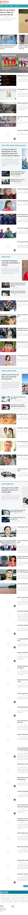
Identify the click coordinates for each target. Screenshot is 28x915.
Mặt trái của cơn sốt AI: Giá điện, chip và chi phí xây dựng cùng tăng (10, 377)
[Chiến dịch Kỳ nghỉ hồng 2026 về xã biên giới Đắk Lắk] (8, 711)
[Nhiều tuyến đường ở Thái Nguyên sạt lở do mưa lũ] (8, 851)
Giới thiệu (1, 907)
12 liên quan (25, 318)
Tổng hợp (12, 907)
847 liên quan (25, 472)
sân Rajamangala (16, 900)
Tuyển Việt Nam (15, 895)
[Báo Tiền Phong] (18, 443)
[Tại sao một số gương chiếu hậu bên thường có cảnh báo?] (6, 512)
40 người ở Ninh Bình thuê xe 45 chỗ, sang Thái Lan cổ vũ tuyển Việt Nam (18, 285)
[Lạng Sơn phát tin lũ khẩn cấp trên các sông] (8, 588)
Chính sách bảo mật (3, 909)
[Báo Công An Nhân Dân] (19, 544)
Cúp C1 (12, 897)
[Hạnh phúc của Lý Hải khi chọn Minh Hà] (8, 432)
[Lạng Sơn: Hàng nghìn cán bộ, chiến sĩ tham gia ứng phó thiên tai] (8, 796)
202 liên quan (25, 77)
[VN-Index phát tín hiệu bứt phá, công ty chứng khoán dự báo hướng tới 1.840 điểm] (6, 173)
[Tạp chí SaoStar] (18, 218)
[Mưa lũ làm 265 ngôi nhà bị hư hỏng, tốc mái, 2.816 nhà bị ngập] (8, 615)
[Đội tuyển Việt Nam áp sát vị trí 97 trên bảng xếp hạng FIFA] (10, 62)
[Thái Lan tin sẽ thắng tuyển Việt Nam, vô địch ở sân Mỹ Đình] (8, 232)
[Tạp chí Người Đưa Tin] (1, 50)
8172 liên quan (18, 176)
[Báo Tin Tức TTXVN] (18, 91)
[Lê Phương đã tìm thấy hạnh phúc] (8, 360)
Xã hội (18, 898)
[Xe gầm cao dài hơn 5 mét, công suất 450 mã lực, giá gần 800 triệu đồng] (8, 473)
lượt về (20, 895)
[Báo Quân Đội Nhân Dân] (19, 599)
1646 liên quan (24, 683)
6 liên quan (9, 157)
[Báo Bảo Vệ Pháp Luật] (18, 683)
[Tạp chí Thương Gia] (11, 176)
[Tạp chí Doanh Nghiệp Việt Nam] (18, 472)
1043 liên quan (24, 736)
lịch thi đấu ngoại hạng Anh (5, 898)
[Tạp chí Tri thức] (2, 267)
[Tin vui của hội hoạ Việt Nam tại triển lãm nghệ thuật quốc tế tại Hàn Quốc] (8, 545)
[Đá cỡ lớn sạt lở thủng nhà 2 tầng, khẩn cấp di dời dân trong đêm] (8, 246)
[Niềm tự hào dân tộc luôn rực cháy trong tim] (8, 602)
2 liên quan (26, 357)
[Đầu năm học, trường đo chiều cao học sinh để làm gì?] (8, 768)
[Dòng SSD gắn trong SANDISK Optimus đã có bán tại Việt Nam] (6, 407)
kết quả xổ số (3, 895)
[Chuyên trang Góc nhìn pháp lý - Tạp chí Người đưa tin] (18, 560)
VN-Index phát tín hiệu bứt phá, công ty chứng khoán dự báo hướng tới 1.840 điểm (18, 173)
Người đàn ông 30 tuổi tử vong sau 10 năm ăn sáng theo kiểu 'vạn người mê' (8, 47)
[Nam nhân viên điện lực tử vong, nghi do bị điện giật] (8, 629)
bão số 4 (8, 897)
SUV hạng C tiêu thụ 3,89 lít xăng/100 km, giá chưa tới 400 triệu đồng (10, 490)
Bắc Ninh (6, 900)
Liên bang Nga (3, 897)
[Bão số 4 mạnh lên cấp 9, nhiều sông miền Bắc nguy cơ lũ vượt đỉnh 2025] (8, 319)
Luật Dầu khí (23, 898)
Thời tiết (10, 900)
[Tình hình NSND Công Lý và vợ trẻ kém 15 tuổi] (8, 205)
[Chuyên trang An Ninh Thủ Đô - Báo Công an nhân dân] (18, 642)
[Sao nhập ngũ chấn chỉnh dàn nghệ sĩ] (8, 531)
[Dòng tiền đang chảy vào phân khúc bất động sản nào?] (6, 181)
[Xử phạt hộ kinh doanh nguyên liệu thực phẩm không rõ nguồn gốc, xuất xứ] (8, 684)
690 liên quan (25, 627)
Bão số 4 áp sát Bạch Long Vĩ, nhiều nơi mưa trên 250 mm (7, 12)
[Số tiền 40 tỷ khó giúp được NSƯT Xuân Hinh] (8, 193)
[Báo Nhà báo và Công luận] (12, 513)
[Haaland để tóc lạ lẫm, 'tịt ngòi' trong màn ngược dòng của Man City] (8, 865)
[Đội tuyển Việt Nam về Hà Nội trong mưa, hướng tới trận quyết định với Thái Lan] (8, 670)
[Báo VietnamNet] (18, 243)
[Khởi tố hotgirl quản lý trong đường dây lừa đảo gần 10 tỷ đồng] (8, 837)
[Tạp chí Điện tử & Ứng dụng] (12, 408)
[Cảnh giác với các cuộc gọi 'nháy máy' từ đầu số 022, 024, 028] (8, 80)
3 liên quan (19, 400)
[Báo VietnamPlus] (3, 157)
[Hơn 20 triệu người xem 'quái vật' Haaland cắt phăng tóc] (8, 446)
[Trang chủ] (4, 2)
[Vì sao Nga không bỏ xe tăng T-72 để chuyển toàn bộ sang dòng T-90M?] (8, 643)
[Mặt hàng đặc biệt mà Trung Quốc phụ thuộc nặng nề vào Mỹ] (8, 94)
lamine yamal (9, 895)
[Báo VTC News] (20, 50)
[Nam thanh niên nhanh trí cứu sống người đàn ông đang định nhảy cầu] (8, 121)
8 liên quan (24, 781)
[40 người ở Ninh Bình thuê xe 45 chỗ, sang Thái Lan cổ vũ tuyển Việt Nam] (6, 285)
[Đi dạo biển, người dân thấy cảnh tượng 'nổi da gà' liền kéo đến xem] (8, 419)
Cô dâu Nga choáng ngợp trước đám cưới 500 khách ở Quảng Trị (11, 263)
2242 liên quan (25, 443)
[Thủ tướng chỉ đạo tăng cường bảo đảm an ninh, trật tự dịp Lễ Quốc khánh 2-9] (8, 725)
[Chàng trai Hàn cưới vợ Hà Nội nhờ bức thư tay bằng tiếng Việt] (6, 293)
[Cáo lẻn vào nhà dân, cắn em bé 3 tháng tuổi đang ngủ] (8, 135)
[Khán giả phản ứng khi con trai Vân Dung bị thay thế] (8, 346)
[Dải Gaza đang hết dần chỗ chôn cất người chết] (8, 107)
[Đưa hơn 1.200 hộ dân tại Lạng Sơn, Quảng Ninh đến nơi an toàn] (8, 878)
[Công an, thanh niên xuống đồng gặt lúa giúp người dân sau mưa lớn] (8, 657)
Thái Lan (2, 900)
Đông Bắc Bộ (14, 898)
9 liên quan (25, 724)
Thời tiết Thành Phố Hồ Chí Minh (20, 897)
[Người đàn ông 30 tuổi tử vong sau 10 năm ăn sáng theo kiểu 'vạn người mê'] (8, 39)
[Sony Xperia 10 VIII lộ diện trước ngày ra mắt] (6, 399)
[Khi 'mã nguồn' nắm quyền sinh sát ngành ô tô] (6, 519)
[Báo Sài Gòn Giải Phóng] (18, 627)
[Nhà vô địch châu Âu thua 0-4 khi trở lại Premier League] (8, 305)
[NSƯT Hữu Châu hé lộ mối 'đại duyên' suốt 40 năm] (8, 459)
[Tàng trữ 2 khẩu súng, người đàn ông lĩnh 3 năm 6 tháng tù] (8, 739)
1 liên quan (6, 267)
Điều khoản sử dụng (3, 908)
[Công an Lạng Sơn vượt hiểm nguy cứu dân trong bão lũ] (8, 698)
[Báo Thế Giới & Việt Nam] (18, 822)
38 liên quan (25, 457)
